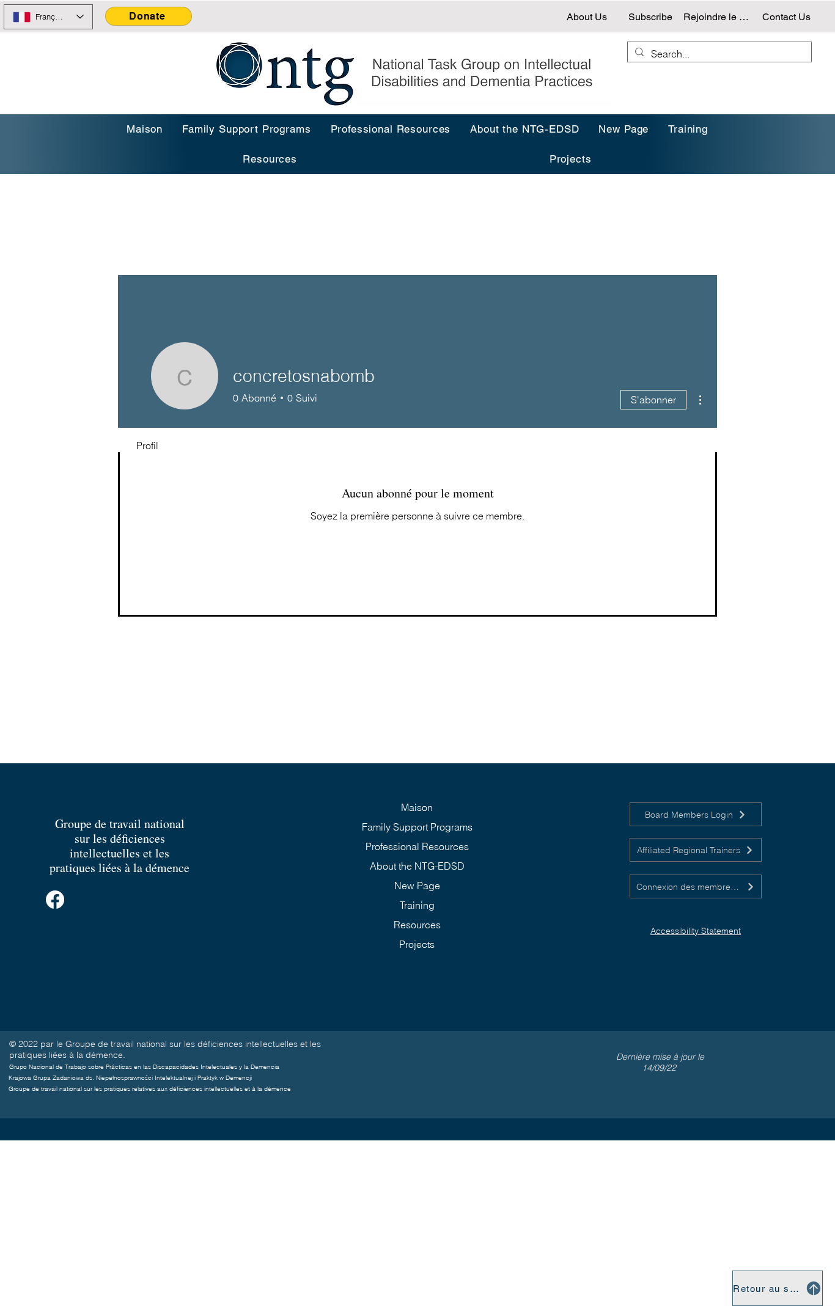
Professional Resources (417, 846)
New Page (417, 885)
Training (417, 905)
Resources (417, 925)
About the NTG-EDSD (417, 866)
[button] (688, 129)
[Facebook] (55, 899)
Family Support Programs (417, 827)
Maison (417, 807)
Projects (417, 944)
